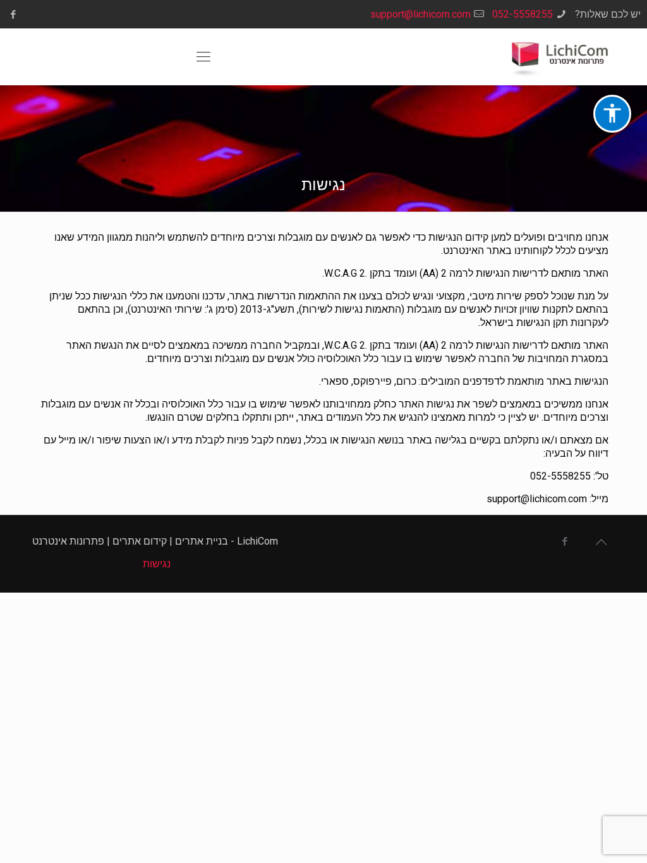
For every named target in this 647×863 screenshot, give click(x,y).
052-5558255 (522, 14)
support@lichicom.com (420, 14)
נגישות (157, 564)
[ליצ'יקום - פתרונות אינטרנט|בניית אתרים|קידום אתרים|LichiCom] (556, 56)
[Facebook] (13, 14)
